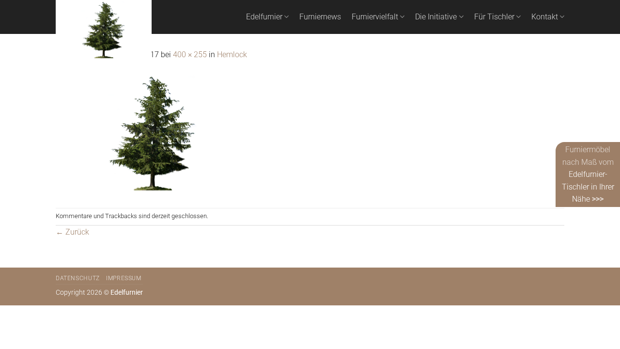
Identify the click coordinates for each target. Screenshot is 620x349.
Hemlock (232, 54)
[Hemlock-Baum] (152, 133)
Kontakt (544, 16)
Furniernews (320, 16)
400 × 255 (190, 54)
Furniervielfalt (375, 16)
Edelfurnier (264, 16)
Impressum (123, 278)
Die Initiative (436, 16)
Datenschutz (78, 278)
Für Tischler (494, 16)
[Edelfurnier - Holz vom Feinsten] (104, 30)
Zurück (72, 232)
